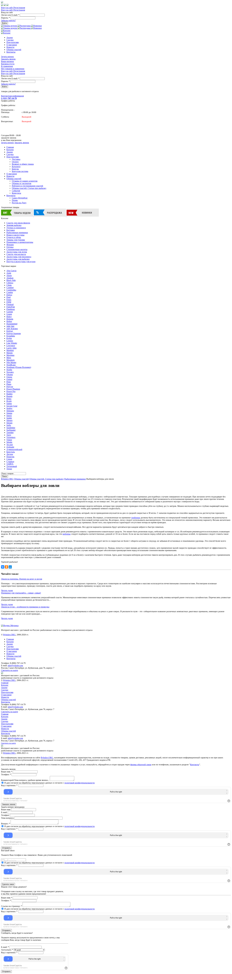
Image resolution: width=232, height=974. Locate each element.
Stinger (9, 420)
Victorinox (10, 437)
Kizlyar (9, 331)
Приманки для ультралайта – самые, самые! (21, 593)
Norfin (9, 370)
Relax (8, 399)
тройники (135, 517)
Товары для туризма (15, 240)
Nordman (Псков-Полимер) (18, 367)
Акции (9, 37)
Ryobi (9, 401)
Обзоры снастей (13, 49)
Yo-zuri (9, 444)
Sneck (9, 415)
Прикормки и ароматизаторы (19, 242)
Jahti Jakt (10, 326)
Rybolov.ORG (7, 479)
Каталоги (16, 166)
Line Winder (11, 343)
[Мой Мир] (10, 567)
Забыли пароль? (8, 20)
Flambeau (10, 309)
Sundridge (10, 428)
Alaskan (9, 278)
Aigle (8, 273)
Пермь (15, 200)
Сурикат (10, 461)
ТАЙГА (9, 464)
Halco (9, 316)
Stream (9, 423)
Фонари (10, 244)
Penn (8, 382)
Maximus (10, 355)
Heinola (9, 319)
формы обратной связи (140, 764)
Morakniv (10, 360)
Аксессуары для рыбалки (18, 259)
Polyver (9, 386)
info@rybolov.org (15, 665)
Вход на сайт (7, 7)
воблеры (66, 534)
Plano (8, 384)
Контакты (10, 52)
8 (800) (9, 98)
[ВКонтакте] (2, 567)
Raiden (9, 394)
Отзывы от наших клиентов (24, 181)
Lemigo (9, 341)
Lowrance (10, 345)
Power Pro (10, 391)
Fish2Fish (10, 307)
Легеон (9, 454)
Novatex (10, 372)
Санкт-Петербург (20, 198)
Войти (4, 23)
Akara (9, 275)
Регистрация (19, 7)
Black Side (11, 280)
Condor (9, 292)
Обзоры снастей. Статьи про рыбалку (29, 188)
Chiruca (9, 283)
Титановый (11, 466)
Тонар (9, 469)
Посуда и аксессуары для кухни (20, 261)
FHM (8, 302)
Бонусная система (20, 171)
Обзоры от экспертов (21, 183)
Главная (10, 147)
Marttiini (10, 350)
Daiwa (9, 295)
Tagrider (10, 432)
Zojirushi (10, 447)
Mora (8, 357)
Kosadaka (10, 336)
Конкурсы (16, 193)
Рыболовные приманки (17, 232)
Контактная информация (12, 96)
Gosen (9, 314)
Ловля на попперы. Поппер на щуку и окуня (21, 579)
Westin (9, 442)
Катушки (10, 230)
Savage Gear (11, 406)
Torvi (8, 435)
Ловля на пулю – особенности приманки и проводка (25, 607)
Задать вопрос (7, 56)
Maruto (9, 353)
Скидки (10, 40)
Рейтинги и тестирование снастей (27, 186)
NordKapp (11, 365)
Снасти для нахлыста (16, 254)
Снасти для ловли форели (18, 223)
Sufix (8, 425)
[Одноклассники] (6, 567)
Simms (9, 413)
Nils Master (11, 362)
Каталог (10, 149)
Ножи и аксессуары (15, 235)
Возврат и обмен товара (23, 164)
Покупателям (12, 42)
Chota (9, 285)
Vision (9, 440)
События (16, 191)
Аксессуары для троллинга (18, 257)
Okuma (9, 374)
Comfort (10, 287)
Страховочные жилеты (16, 249)
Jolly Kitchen (12, 328)
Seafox (9, 408)
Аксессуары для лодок (16, 252)
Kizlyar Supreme (13, 333)
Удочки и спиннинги (16, 228)
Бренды (15, 169)
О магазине (11, 45)
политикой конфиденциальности (79, 783)
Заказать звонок (8, 59)
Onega (9, 377)
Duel (8, 297)
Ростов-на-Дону (19, 203)
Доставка (16, 159)
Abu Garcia (11, 271)
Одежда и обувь (13, 237)
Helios (9, 321)
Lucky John (11, 348)
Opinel (9, 379)
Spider (9, 418)
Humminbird (11, 324)
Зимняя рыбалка (13, 225)
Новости (10, 47)
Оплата (15, 162)
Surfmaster (11, 430)
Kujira (9, 338)
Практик (10, 457)
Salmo (9, 403)
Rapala (9, 396)
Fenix (8, 299)
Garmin (9, 312)
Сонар (9, 459)
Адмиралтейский (14, 449)
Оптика (9, 247)
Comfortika (11, 290)
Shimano (10, 411)
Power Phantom (13, 389)
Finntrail (10, 304)
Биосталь (10, 452)
